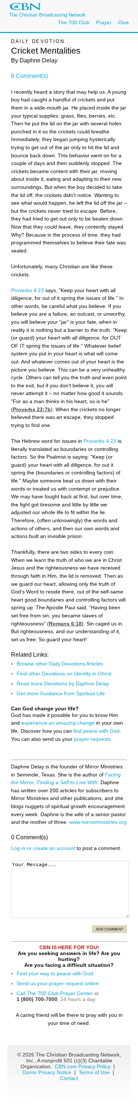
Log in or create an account (43, 848)
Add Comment (109, 929)
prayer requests (92, 739)
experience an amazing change (58, 723)
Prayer (104, 22)
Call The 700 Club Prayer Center (55, 993)
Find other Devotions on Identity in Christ (64, 674)
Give (123, 22)
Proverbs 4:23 (27, 290)
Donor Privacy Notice (46, 1072)
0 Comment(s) (29, 76)
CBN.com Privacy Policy (82, 1066)
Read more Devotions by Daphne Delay (63, 683)
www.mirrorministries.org (98, 822)
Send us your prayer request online (58, 983)
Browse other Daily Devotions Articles (60, 664)
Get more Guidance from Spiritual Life (61, 693)
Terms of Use (95, 1072)
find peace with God (96, 731)
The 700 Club (73, 22)
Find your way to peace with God (55, 973)
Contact (69, 1078)
